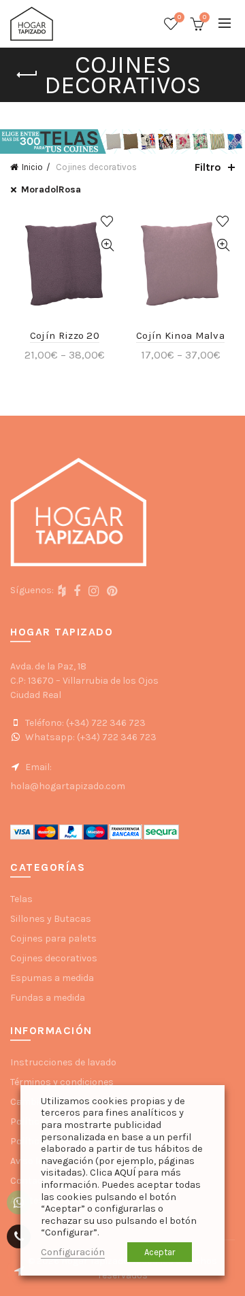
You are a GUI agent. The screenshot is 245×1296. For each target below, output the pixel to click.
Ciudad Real (35, 695)
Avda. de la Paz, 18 (48, 666)
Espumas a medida (52, 978)
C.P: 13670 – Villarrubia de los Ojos (84, 680)
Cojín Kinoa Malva (180, 335)
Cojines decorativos (53, 958)
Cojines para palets (53, 938)
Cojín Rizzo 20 (64, 335)
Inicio (32, 167)
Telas (21, 899)
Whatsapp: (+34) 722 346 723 (90, 737)
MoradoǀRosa (51, 189)
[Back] (27, 74)
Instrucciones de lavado (63, 1062)
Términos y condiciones (62, 1082)
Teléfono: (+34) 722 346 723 (84, 723)
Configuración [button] (73, 1252)
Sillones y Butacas (50, 919)
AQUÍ (124, 1172)
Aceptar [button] (159, 1252)
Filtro (208, 167)
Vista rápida (107, 245)
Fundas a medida (47, 997)
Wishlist (179, 17)
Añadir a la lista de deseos (107, 221)
